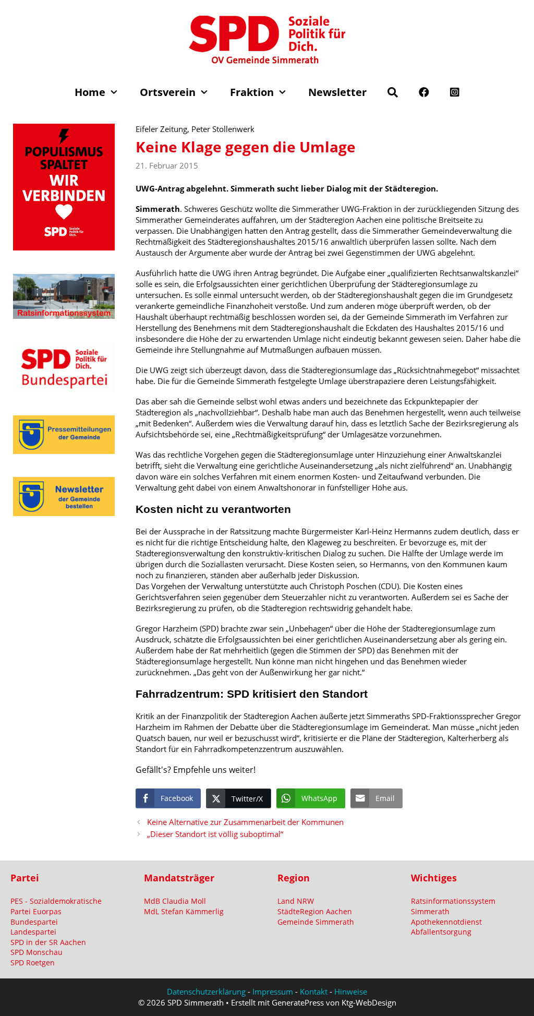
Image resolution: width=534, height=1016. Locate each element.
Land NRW (295, 901)
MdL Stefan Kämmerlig (184, 911)
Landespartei (33, 932)
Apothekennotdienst (446, 922)
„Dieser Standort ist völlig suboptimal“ (215, 834)
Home (90, 92)
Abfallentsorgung (441, 932)
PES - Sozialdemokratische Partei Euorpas (56, 906)
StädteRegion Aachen (314, 911)
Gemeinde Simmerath (315, 922)
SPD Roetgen (32, 962)
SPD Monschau (36, 952)
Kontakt (313, 991)
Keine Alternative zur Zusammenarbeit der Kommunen (245, 822)
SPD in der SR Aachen (48, 942)
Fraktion (252, 92)
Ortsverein (168, 92)
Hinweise (350, 991)
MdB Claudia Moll (175, 901)
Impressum (272, 991)
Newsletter (337, 92)
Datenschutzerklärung (206, 991)
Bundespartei (34, 922)
